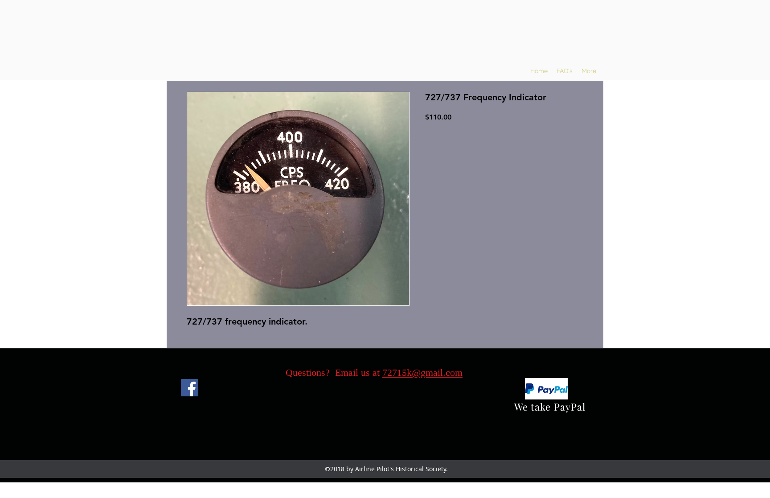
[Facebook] (189, 387)
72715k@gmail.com (422, 372)
